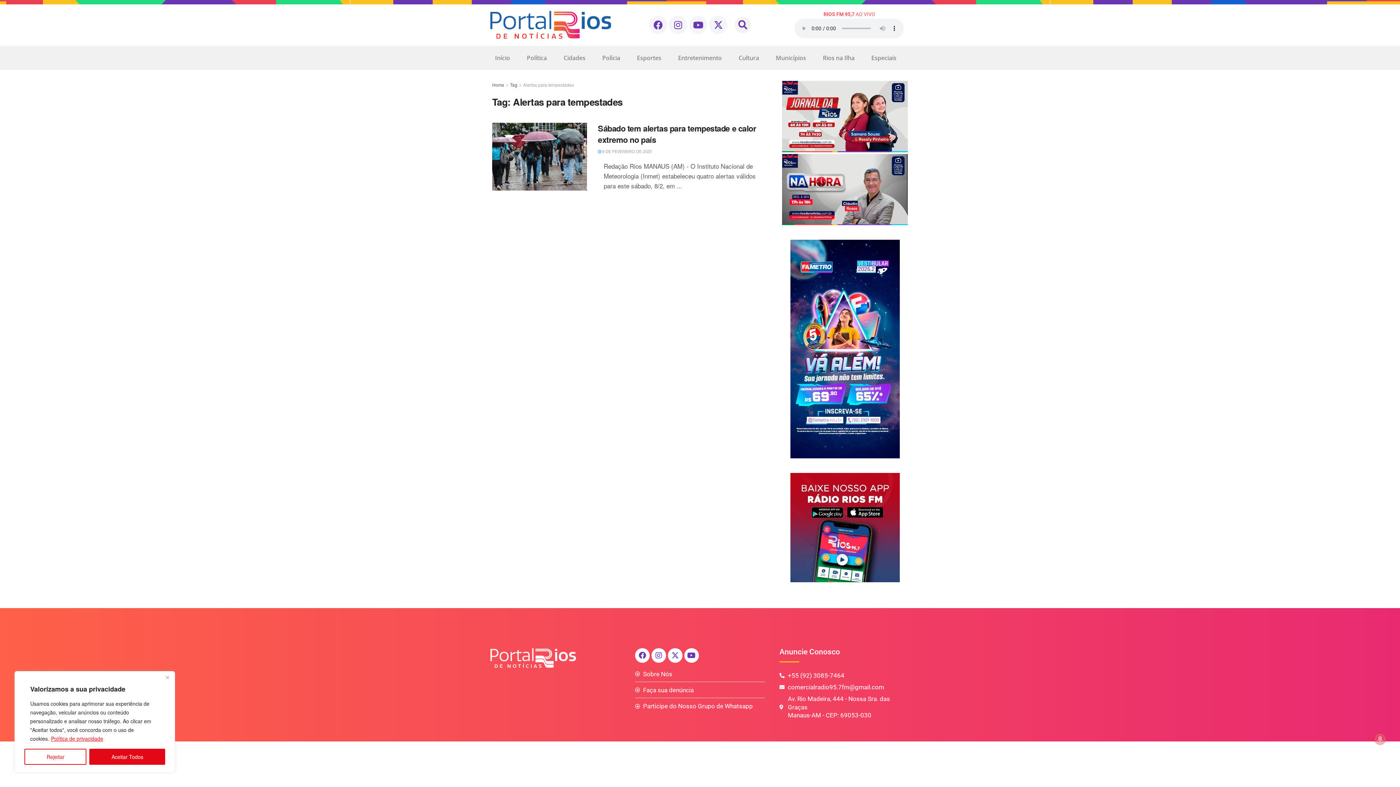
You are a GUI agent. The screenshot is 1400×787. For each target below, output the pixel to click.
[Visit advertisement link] (845, 153)
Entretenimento (700, 58)
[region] (95, 721)
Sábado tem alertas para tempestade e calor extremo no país (677, 133)
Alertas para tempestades (548, 85)
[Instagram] (678, 25)
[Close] (167, 677)
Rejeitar (56, 756)
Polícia (611, 58)
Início (502, 58)
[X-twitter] (718, 25)
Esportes (649, 58)
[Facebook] (658, 25)
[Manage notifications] (1380, 739)
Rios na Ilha (839, 58)
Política (537, 58)
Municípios (791, 58)
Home (498, 85)
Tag (513, 85)
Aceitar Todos (127, 756)
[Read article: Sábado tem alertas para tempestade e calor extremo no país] (539, 157)
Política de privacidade (77, 738)
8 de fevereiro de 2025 (626, 151)
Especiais (884, 58)
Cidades (575, 58)
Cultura (749, 58)
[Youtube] (698, 25)
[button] (743, 25)
